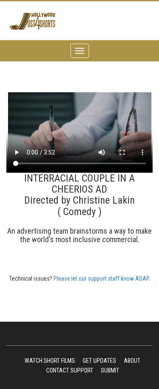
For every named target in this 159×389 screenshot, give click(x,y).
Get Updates (99, 360)
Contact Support (69, 370)
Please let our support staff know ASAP (101, 278)
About (132, 360)
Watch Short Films (50, 360)
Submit (110, 370)
